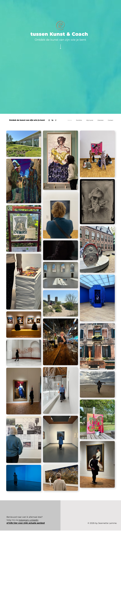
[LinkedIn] (52, 120)
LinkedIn (33, 520)
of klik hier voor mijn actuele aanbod (26, 523)
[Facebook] (56, 120)
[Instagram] (49, 120)
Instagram (24, 520)
